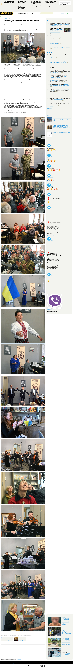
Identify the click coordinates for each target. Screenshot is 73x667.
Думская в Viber (50, 309)
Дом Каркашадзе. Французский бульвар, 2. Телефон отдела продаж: (65, 3)
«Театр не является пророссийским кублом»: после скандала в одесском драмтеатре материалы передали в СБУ (61, 126)
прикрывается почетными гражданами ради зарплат (59, 61)
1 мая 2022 (6, 18)
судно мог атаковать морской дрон (58, 77)
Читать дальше (50, 235)
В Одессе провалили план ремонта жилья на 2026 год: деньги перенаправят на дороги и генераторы (36, 4)
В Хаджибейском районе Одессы (57, 65)
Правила (19, 659)
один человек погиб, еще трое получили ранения (59, 46)
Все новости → (50, 108)
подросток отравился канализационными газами (56, 100)
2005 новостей (20, 640)
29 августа (49, 20)
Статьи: (49, 115)
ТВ (30, 13)
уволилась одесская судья (55, 72)
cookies (38, 665)
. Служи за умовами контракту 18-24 (58, 81)
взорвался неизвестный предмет (60, 65)
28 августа (49, 52)
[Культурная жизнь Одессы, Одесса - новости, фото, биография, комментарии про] (16, 640)
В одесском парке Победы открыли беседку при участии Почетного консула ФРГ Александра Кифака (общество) (66, 641)
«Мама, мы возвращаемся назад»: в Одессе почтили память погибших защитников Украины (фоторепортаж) (66, 631)
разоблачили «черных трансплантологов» (58, 42)
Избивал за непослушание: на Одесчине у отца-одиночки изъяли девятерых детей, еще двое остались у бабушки (66, 621)
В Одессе (52, 89)
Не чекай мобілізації (54, 80)
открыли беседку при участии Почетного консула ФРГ (60, 36)
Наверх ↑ (12, 642)
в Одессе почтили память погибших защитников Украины (56, 30)
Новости (25, 13)
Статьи (19, 13)
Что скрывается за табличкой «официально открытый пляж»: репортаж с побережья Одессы (62, 119)
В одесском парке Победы (55, 35)
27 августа (49, 96)
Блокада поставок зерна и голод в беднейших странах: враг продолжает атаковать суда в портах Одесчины (50, 4)
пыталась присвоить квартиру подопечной (60, 56)
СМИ (33, 13)
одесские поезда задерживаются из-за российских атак (59, 85)
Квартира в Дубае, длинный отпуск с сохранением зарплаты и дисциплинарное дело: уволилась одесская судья (22, 5)
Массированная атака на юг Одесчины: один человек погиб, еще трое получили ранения (9, 4)
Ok (41, 665)
